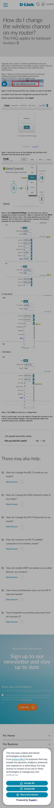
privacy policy (18, 759)
